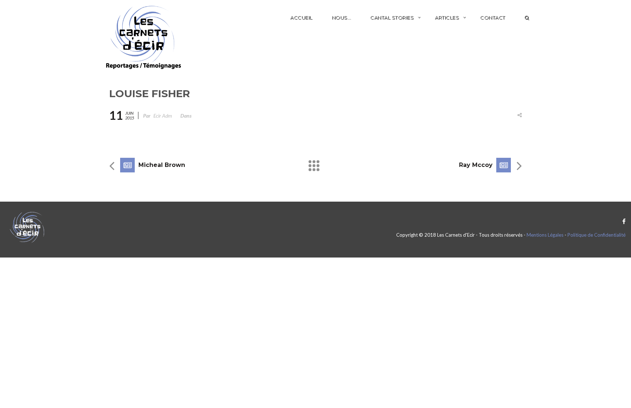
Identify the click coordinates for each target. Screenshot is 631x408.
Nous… (341, 17)
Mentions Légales (545, 235)
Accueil (301, 17)
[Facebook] (622, 221)
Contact (492, 17)
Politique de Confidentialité (596, 235)
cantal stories (392, 17)
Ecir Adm (162, 116)
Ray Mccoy (476, 164)
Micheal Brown (161, 164)
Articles (447, 17)
